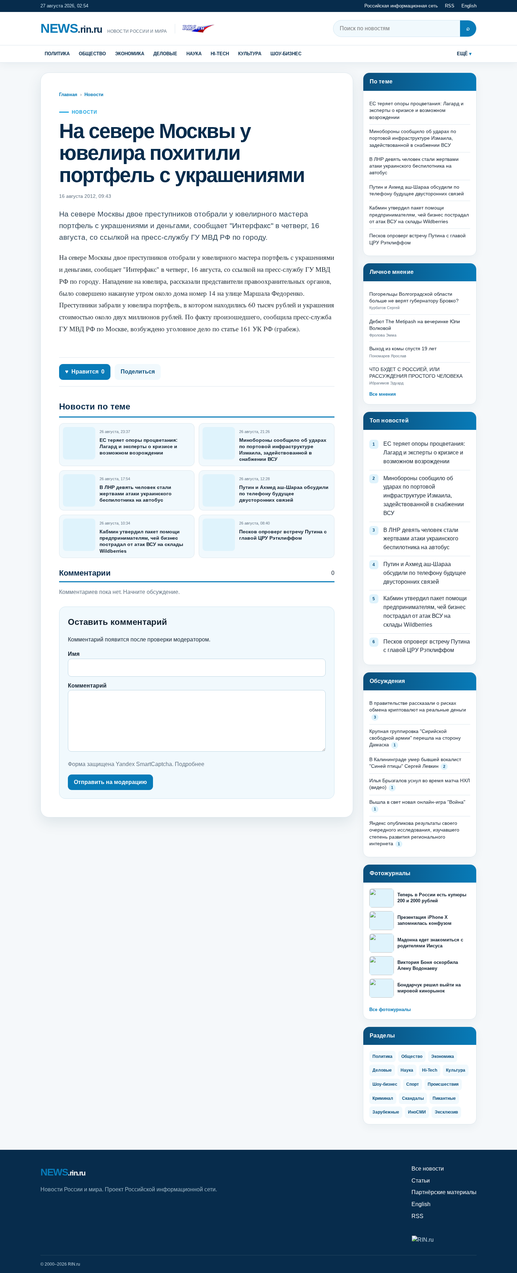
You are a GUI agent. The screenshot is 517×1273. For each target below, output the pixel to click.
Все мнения (382, 394)
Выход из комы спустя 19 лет (402, 348)
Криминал (382, 1098)
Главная (68, 94)
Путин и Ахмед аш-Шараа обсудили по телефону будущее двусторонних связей (283, 493)
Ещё (462, 53)
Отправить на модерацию (110, 782)
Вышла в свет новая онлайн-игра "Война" (417, 802)
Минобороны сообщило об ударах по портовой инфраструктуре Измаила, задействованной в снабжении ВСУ (412, 138)
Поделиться (138, 372)
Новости (93, 94)
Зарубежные (385, 1112)
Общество (92, 53)
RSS (449, 5)
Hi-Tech (220, 53)
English (469, 5)
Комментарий (87, 686)
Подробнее (189, 764)
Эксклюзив (446, 1112)
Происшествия (443, 1084)
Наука (194, 53)
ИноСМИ (417, 1112)
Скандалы (413, 1098)
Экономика (129, 53)
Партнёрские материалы (444, 1192)
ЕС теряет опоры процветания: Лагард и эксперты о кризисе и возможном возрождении (139, 446)
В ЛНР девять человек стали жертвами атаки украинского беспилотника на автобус (136, 493)
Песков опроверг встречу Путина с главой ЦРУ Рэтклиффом (426, 646)
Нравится (84, 372)
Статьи (420, 1181)
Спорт (412, 1084)
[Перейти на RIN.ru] (195, 28)
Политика (57, 53)
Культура (249, 53)
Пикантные (444, 1098)
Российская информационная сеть (401, 5)
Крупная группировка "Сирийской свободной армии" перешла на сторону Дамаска (415, 738)
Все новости (427, 1169)
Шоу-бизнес (285, 53)
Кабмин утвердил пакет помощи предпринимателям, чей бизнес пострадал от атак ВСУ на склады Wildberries (419, 214)
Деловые (165, 53)
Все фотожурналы (390, 1009)
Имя (73, 654)
